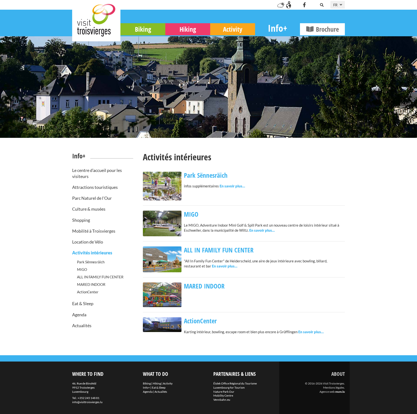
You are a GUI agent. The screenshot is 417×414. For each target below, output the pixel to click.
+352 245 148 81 (88, 398)
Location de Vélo (87, 241)
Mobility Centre (223, 395)
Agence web (327, 391)
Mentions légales (333, 387)
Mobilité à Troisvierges (93, 231)
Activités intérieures (92, 252)
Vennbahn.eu (221, 399)
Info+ (277, 28)
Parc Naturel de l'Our (92, 198)
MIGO (82, 269)
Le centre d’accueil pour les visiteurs (97, 173)
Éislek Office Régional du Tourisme (235, 383)
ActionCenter (87, 292)
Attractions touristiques (95, 187)
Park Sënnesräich (90, 262)
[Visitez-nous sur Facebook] (304, 5)
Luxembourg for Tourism (229, 387)
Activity (232, 29)
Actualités (81, 325)
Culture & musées (88, 209)
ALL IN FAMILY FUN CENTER (100, 277)
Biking (143, 29)
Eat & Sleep (82, 303)
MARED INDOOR (91, 284)
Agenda (79, 314)
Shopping (81, 220)
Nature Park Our (223, 391)
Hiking (188, 29)
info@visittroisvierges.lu (87, 402)
